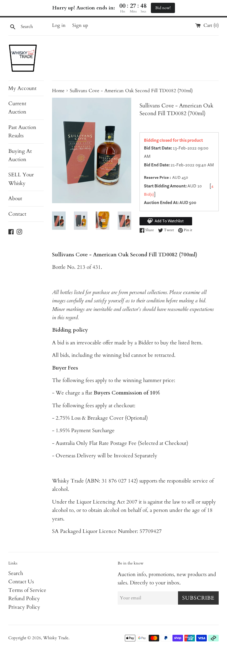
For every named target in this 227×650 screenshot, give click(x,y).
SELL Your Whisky (21, 179)
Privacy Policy (24, 607)
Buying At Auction (20, 155)
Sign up (80, 25)
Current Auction (17, 107)
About (15, 198)
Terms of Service (27, 590)
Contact (17, 214)
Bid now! (163, 8)
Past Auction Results (22, 131)
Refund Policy (24, 598)
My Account (22, 88)
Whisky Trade (55, 638)
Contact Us (21, 581)
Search (15, 573)
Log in (59, 25)
